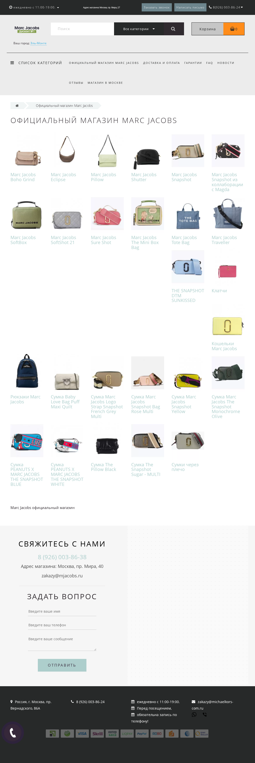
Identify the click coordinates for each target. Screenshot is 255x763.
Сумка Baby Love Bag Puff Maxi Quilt (65, 402)
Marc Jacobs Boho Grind (23, 176)
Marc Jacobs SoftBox (23, 239)
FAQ (209, 63)
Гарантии (193, 63)
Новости (225, 63)
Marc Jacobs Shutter (144, 176)
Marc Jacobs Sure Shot (103, 239)
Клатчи (219, 291)
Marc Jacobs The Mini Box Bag (145, 242)
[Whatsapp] (194, 714)
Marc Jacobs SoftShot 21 (63, 239)
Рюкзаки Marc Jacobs (25, 399)
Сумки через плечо (185, 467)
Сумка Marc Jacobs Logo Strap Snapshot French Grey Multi (107, 406)
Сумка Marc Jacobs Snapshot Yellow (184, 404)
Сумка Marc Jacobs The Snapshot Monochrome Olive (226, 406)
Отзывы (76, 83)
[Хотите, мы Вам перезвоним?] (12, 732)
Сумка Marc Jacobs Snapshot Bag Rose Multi (145, 404)
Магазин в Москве (105, 83)
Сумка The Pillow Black (103, 467)
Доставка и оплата (161, 63)
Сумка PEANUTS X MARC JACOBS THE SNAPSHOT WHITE (67, 474)
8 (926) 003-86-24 (90, 701)
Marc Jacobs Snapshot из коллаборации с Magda (227, 181)
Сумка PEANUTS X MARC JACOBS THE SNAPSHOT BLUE (26, 474)
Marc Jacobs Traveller (224, 239)
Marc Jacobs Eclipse (63, 176)
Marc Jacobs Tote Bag (184, 239)
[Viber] (205, 715)
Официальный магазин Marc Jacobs (104, 63)
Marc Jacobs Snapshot (184, 176)
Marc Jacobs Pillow (103, 176)
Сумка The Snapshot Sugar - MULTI (145, 469)
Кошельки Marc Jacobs (224, 345)
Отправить (62, 665)
